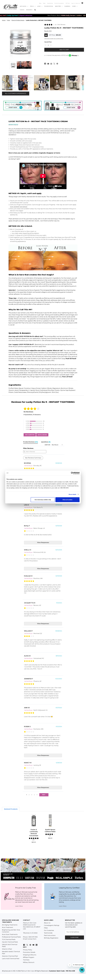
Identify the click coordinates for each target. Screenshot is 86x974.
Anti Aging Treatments (9, 925)
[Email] (48, 63)
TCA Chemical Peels (8, 939)
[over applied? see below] (18, 206)
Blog (40, 3)
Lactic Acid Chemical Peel (10, 958)
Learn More (19, 906)
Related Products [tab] (11, 809)
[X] (54, 63)
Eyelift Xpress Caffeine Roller (50, 830)
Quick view (33, 818)
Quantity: (48, 42)
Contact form (31, 939)
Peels (32, 6)
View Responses (43, 542)
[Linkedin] (36, 944)
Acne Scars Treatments (10, 934)
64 (56, 24)
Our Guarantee (49, 930)
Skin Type (58, 6)
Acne (39, 6)
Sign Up (78, 3)
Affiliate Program (28, 957)
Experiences (50, 3)
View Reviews (61, 24)
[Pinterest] (57, 63)
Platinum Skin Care (27, 971)
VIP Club (68, 3)
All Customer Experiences (15, 93)
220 (33, 840)
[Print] (51, 63)
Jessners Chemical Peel (10, 956)
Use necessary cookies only (43, 499)
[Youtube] (33, 944)
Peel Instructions (49, 935)
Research (29, 9)
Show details (72, 494)
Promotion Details (29, 952)
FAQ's (46, 928)
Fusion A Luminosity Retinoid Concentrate (33, 832)
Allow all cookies (67, 499)
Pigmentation (48, 6)
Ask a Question (29, 434)
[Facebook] (45, 63)
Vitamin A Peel (7, 949)
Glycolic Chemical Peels (10, 942)
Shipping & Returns (29, 955)
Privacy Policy (27, 950)
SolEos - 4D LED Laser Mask (66, 15)
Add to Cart (34, 822)
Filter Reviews (28, 448)
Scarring (67, 6)
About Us (47, 923)
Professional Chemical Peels (11, 937)
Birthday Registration (51, 938)
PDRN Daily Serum (47, 15)
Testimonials (48, 933)
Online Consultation (59, 3)
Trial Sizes (26, 960)
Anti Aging (23, 6)
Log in (72, 3)
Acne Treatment (7, 927)
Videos (22, 9)
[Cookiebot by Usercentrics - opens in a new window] (72, 473)
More (74, 6)
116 (50, 836)
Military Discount (28, 962)
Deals (44, 3)
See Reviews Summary (33, 458)
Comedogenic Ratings (51, 925)
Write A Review (42, 434)
